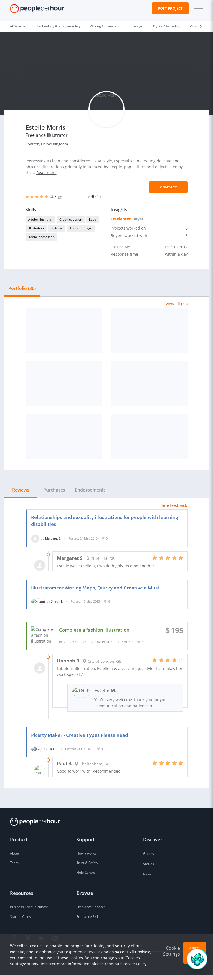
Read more (46, 172)
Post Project (170, 8)
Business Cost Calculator (29, 907)
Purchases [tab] (54, 490)
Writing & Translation (106, 26)
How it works (86, 853)
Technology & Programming (58, 26)
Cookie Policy (134, 963)
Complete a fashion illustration (94, 630)
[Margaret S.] (35, 538)
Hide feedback (173, 505)
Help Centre (86, 872)
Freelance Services (91, 907)
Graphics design (70, 219)
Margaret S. (53, 538)
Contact (168, 187)
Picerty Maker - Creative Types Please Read (79, 735)
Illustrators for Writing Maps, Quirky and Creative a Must (95, 588)
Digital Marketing (166, 26)
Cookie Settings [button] (171, 951)
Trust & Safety (87, 862)
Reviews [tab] (20, 490)
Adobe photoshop (41, 237)
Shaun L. (57, 601)
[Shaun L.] (38, 601)
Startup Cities (20, 916)
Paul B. (53, 749)
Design (137, 26)
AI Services (18, 26)
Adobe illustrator (40, 219)
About (14, 853)
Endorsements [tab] (90, 490)
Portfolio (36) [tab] (22, 288)
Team (14, 862)
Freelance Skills (88, 916)
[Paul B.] (36, 749)
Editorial (57, 228)
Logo (92, 219)
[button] (197, 8)
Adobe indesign (81, 228)
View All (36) (177, 303)
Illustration (36, 228)
